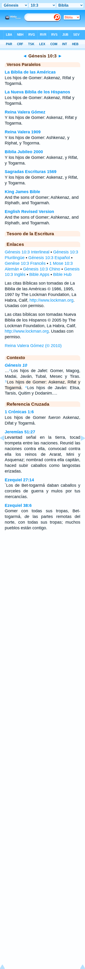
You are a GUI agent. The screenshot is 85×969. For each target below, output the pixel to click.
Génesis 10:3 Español (49, 257)
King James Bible (22, 191)
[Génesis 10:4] (79, 448)
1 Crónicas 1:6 (19, 411)
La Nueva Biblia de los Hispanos (37, 92)
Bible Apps (39, 274)
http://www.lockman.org (51, 300)
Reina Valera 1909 (23, 132)
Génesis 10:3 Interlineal (27, 252)
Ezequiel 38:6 (18, 505)
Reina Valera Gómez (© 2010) (33, 345)
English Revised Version (29, 211)
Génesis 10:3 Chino (41, 269)
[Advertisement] (42, 572)
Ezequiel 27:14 (19, 480)
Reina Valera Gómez (25, 112)
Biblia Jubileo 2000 (24, 151)
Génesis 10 (16, 365)
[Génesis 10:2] (6, 448)
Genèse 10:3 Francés (25, 263)
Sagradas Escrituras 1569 (30, 171)
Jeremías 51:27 (20, 432)
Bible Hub (62, 274)
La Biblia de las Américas (30, 72)
